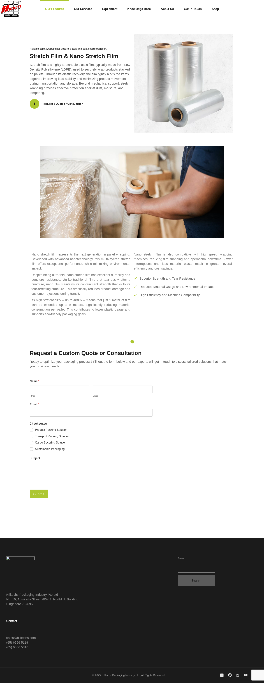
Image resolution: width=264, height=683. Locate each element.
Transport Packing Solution (52, 436)
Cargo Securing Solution (50, 442)
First (32, 395)
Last (95, 395)
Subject (35, 458)
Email (34, 404)
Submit (38, 494)
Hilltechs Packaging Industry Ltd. (120, 675)
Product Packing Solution (51, 429)
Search (182, 558)
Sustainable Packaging (50, 449)
